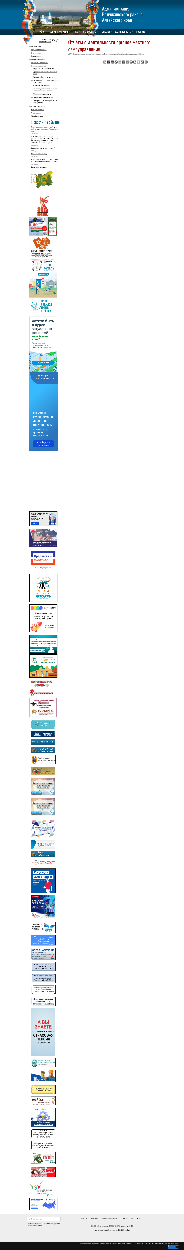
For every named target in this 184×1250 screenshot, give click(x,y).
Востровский (36, 56)
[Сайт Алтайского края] (43, 752)
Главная (84, 1218)
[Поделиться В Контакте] (134, 62)
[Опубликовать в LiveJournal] (119, 62)
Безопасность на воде (39, 154)
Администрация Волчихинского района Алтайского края (122, 14)
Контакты (94, 1218)
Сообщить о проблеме (43, 444)
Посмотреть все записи (39, 167)
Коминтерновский (38, 59)
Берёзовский (36, 46)
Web (176, 1243)
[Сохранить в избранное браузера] (138, 62)
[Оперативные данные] (41, 696)
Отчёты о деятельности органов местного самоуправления (45, 90)
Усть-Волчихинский (38, 116)
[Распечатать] (142, 62)
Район (42, 32)
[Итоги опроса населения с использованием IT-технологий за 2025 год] (43, 971)
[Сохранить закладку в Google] (112, 62)
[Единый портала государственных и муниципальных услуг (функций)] (43, 865)
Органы (106, 32)
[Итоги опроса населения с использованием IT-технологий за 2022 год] (43, 1005)
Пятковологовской (38, 106)
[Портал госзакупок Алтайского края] (43, 856)
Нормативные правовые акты (44, 69)
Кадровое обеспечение (41, 86)
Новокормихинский (38, 66)
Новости (140, 32)
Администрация (59, 32)
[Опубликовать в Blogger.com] (104, 62)
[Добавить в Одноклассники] (127, 62)
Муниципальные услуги (42, 94)
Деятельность (123, 32)
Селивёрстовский (37, 110)
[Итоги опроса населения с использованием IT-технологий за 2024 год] (43, 982)
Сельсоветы (90, 32)
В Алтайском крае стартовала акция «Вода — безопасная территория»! (44, 160)
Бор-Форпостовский (39, 50)
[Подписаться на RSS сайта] (146, 62)
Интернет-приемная (109, 1218)
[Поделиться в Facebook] (108, 62)
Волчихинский (37, 53)
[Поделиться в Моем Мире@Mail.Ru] (123, 62)
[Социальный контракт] (43, 728)
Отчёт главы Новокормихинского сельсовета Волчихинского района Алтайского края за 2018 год (107, 54)
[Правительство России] (43, 736)
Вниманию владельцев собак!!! (43, 148)
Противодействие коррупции (44, 77)
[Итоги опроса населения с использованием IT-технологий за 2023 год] (43, 994)
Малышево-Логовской (39, 63)
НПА (76, 32)
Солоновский (36, 113)
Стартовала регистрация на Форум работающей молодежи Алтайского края (44, 129)
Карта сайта (135, 1218)
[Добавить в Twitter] (131, 62)
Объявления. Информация (43, 97)
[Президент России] (43, 744)
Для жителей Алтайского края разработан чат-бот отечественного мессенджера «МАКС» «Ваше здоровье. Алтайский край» (44, 140)
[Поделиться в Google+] (116, 62)
